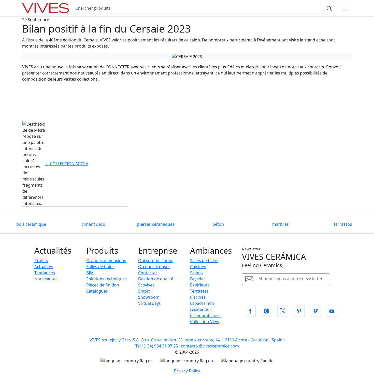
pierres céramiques (156, 224)
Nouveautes (45, 279)
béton (218, 224)
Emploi (144, 291)
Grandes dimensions (106, 260)
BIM (90, 273)
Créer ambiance (205, 315)
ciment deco (93, 224)
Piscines (198, 297)
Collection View (204, 321)
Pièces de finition (102, 285)
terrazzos (343, 224)
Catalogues (97, 291)
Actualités (43, 266)
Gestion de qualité (155, 279)
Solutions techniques (106, 279)
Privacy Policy (187, 371)
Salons (196, 273)
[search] (331, 8)
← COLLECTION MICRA (66, 164)
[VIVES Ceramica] (45, 8)
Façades (198, 279)
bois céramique (31, 224)
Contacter (147, 273)
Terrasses (199, 291)
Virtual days (149, 303)
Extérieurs (200, 285)
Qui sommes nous (155, 260)
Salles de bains (100, 266)
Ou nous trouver (154, 266)
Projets (41, 260)
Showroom (149, 297)
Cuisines (198, 266)
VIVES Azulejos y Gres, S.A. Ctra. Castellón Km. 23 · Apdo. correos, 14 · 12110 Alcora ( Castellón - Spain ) (187, 340)
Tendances (44, 273)
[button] (250, 311)
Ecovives (146, 285)
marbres (280, 224)
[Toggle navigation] (345, 8)
